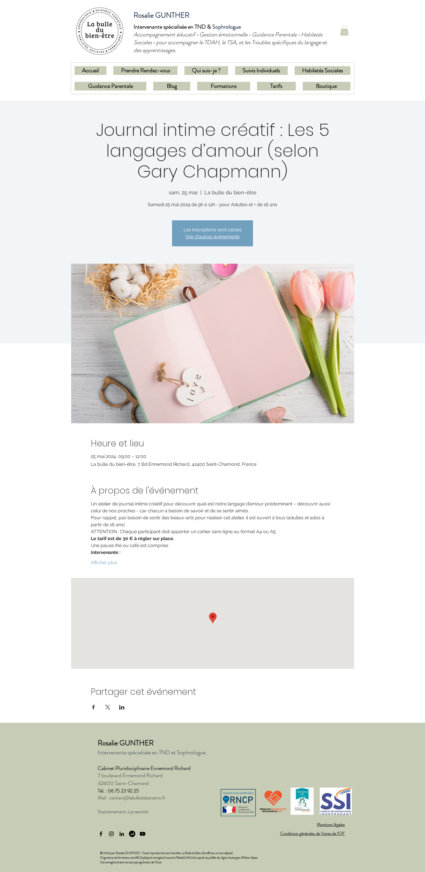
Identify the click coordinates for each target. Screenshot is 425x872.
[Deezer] (132, 834)
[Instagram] (111, 834)
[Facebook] (101, 834)
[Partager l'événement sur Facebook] (93, 707)
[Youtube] (142, 834)
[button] (344, 30)
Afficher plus (104, 562)
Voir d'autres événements (212, 236)
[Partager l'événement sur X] (107, 707)
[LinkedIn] (122, 834)
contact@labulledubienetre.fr (137, 797)
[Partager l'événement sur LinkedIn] (122, 707)
